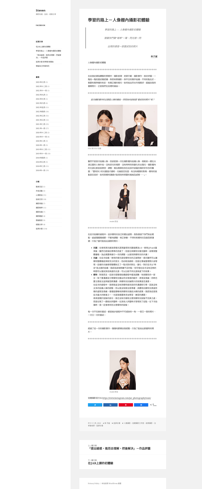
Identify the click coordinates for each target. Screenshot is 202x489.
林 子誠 (107, 423)
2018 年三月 (40, 162)
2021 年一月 (40, 128)
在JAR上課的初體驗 (43, 46)
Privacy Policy (93, 483)
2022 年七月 (40, 99)
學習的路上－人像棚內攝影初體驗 (48, 51)
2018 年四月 (40, 158)
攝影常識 (39, 203)
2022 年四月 (40, 111)
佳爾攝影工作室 (138, 423)
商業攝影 (149, 423)
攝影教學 (39, 208)
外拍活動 (39, 191)
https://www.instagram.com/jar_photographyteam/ (127, 398)
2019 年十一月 (41, 153)
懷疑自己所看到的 (42, 66)
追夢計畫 (39, 229)
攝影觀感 (39, 216)
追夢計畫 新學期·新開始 (45, 62)
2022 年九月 (40, 95)
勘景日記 (39, 187)
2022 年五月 (40, 107)
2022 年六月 (40, 103)
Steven (40, 10)
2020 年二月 (40, 141)
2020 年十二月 (41, 132)
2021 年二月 (40, 124)
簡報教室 (39, 220)
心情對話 (39, 195)
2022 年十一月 (41, 90)
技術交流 (39, 199)
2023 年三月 (40, 82)
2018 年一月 (40, 170)
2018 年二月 (40, 166)
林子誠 (154, 56)
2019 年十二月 (41, 149)
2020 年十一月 (41, 137)
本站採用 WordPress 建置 (111, 483)
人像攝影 (127, 423)
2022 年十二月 (41, 86)
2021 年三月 (40, 120)
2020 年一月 (40, 145)
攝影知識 (39, 212)
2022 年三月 (40, 116)
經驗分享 (39, 224)
